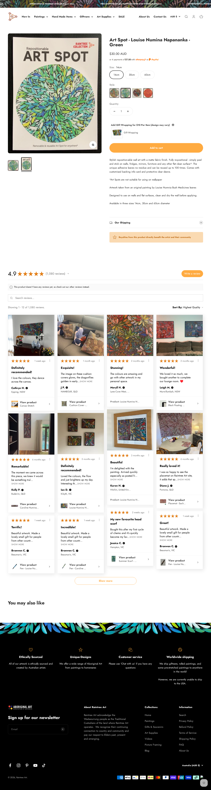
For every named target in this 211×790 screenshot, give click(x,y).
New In (26, 16)
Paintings (39, 16)
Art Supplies (104, 16)
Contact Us (160, 16)
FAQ (181, 745)
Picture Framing (153, 745)
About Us (144, 16)
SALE (122, 16)
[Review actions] (49, 360)
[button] (68, 274)
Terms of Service (187, 733)
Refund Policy (186, 727)
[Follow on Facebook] (10, 765)
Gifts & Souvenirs (154, 727)
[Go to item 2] (26, 164)
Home (148, 715)
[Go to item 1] (13, 166)
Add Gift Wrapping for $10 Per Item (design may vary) (156, 125)
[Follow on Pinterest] (27, 765)
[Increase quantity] (128, 111)
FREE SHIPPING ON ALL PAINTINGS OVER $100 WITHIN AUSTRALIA (123, 3)
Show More (86, 381)
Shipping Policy (187, 739)
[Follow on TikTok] (44, 765)
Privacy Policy (186, 721)
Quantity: (114, 104)
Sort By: (177, 307)
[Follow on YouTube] (35, 765)
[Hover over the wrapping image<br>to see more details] (173, 125)
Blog (147, 750)
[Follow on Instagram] (18, 765)
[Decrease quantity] (114, 111)
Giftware (85, 16)
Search (182, 715)
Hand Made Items (62, 16)
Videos (148, 739)
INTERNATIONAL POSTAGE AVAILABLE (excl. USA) (44, 3)
